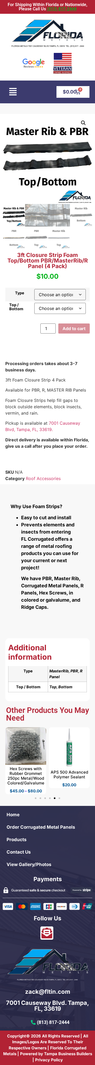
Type (19, 293)
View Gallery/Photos (29, 864)
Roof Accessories (43, 478)
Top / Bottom (16, 307)
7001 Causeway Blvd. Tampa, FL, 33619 (47, 1005)
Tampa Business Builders (68, 1053)
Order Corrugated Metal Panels (41, 827)
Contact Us (19, 852)
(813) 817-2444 (62, 8)
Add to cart (74, 328)
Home (13, 814)
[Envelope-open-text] (46, 932)
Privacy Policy (49, 1059)
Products (17, 839)
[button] (13, 92)
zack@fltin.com (47, 991)
